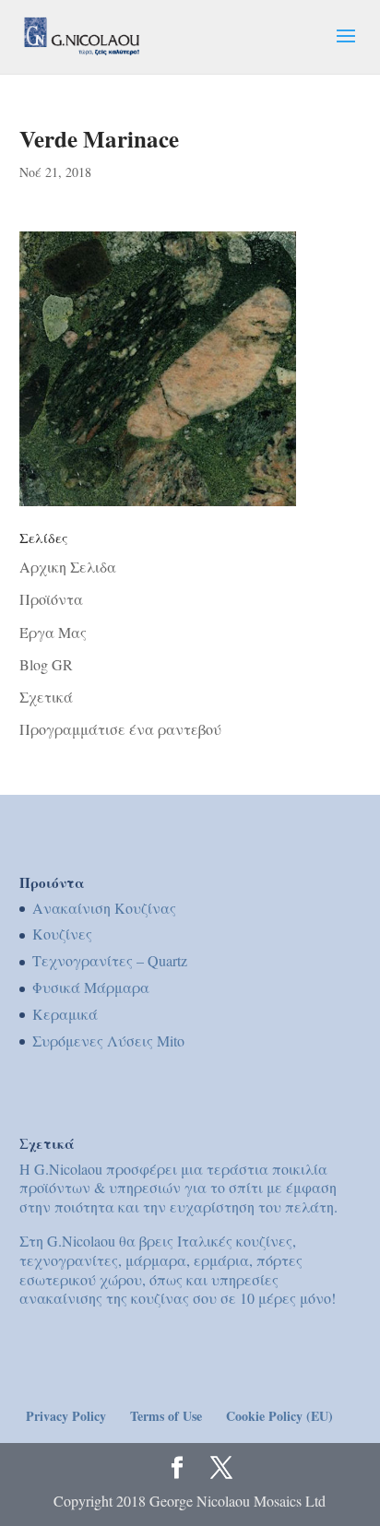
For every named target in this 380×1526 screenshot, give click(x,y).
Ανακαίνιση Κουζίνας (104, 907)
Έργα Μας (53, 632)
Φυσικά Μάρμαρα (90, 987)
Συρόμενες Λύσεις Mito (108, 1040)
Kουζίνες (62, 933)
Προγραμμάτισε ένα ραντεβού (120, 729)
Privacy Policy (66, 1415)
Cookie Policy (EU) (279, 1415)
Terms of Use (166, 1415)
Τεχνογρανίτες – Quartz (109, 960)
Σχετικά (46, 696)
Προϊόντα (51, 599)
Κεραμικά (65, 1013)
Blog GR (46, 664)
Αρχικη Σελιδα (67, 566)
